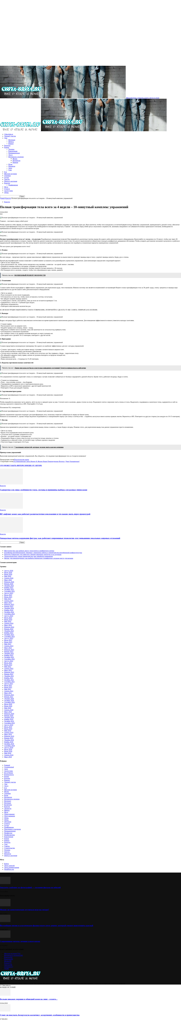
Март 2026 (8, 580)
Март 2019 (8, 734)
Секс (10, 170)
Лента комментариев (11, 867)
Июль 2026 (8, 572)
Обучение (7, 822)
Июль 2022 (8, 663)
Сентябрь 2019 (9, 723)
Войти (6, 864)
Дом (5, 138)
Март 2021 (8, 693)
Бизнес (6, 776)
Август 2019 (8, 725)
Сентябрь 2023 (9, 636)
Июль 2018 (8, 749)
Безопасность (9, 775)
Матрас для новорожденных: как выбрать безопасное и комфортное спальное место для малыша (38, 558)
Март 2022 (8, 670)
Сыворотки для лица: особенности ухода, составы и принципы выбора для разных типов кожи (43, 490)
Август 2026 (8, 570)
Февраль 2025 (9, 604)
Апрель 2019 (8, 732)
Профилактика (9, 835)
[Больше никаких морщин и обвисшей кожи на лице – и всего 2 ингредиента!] (5, 995)
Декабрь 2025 (9, 586)
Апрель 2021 (8, 691)
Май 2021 (7, 689)
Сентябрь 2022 (9, 659)
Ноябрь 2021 (8, 678)
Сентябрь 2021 (9, 682)
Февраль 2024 (9, 627)
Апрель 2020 (8, 710)
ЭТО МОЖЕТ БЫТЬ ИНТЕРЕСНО (14, 465)
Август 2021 (8, 683)
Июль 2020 (8, 704)
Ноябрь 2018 (8, 742)
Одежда (7, 189)
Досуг (10, 155)
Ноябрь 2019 (8, 719)
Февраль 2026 (9, 582)
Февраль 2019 (9, 736)
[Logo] (20, 131)
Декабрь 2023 (9, 631)
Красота (7, 183)
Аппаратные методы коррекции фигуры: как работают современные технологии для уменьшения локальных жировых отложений (60, 538)
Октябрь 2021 (9, 680)
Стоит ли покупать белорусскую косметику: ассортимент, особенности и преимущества (40, 1015)
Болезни (7, 778)
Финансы (11, 166)
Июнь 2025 (8, 597)
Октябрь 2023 (9, 634)
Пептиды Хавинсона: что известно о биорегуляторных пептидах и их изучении (32, 554)
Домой (2, 198)
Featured (7, 765)
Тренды (7, 179)
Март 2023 (8, 648)
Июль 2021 (8, 685)
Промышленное (14, 153)
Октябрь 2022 (9, 657)
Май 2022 (7, 666)
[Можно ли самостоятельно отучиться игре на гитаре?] (5, 906)
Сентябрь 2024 (9, 614)
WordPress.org (9, 869)
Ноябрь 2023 (8, 633)
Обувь (6, 192)
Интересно (16, 160)
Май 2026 (7, 576)
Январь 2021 (8, 697)
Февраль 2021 (9, 695)
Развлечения (12, 151)
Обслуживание (9, 816)
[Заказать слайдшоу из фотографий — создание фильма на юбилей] (5, 883)
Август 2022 (8, 661)
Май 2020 (7, 708)
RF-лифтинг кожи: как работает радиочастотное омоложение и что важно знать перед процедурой (45, 514)
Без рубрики (8, 773)
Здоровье (7, 176)
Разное (6, 147)
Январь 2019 (8, 738)
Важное (15, 162)
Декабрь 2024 (9, 608)
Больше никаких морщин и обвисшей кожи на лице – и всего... (29, 999)
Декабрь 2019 (9, 717)
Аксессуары (8, 191)
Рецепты (7, 145)
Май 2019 (7, 730)
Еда (5, 172)
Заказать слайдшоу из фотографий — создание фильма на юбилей (30, 887)
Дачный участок (10, 136)
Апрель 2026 (8, 578)
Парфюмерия (13, 185)
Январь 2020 (8, 715)
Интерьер (11, 140)
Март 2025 (8, 602)
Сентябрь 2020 (9, 702)
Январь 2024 (8, 629)
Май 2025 (7, 599)
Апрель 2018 (8, 755)
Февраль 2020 (9, 714)
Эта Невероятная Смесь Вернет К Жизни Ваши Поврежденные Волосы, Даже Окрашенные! (46, 461)
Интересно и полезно (16, 157)
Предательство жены (21, 459)
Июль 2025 (8, 595)
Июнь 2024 (8, 619)
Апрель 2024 (8, 623)
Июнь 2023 (8, 642)
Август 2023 (8, 638)
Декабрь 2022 (9, 653)
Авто (10, 168)
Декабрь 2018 (9, 740)
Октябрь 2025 (9, 589)
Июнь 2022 (8, 665)
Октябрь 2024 (9, 612)
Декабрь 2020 (9, 698)
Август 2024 (8, 616)
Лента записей (9, 865)
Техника (11, 149)
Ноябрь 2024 (8, 610)
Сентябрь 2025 (9, 591)
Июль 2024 (8, 618)
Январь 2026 (8, 584)
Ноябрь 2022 (8, 655)
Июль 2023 (8, 640)
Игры (10, 164)
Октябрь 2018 (9, 744)
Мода (6, 187)
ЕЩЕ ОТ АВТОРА (35, 465)
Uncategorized (9, 767)
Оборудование (9, 814)
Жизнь (15, 159)
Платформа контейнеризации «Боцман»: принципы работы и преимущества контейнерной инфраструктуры (43, 553)
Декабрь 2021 (9, 676)
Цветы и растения (10, 181)
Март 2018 (8, 757)
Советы (7, 846)
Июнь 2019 (8, 729)
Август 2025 (8, 593)
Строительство (9, 848)
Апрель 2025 (8, 601)
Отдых (6, 177)
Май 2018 (7, 753)
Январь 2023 (8, 651)
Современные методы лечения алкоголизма (20, 941)
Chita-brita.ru (8, 134)
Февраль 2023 (9, 650)
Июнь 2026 (8, 574)
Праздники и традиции (12, 829)
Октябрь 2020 (9, 700)
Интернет (7, 801)
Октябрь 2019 (9, 721)
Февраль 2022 (9, 672)
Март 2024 (8, 625)
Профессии (8, 833)
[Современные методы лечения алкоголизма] (5, 937)
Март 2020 (8, 712)
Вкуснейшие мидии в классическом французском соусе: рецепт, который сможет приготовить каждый (46, 925)
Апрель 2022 (8, 668)
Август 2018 (8, 747)
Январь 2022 (8, 674)
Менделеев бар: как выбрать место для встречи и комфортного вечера (29, 551)
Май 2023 (7, 644)
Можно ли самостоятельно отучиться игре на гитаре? (24, 910)
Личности (7, 808)
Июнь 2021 (8, 687)
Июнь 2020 (8, 706)
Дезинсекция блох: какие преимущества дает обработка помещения (28, 556)
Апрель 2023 (8, 646)
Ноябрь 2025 (8, 587)
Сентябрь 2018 (9, 746)
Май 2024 (7, 621)
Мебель (11, 142)
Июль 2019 (8, 727)
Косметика (8, 805)
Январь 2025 (8, 606)
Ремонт (11, 144)
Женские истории (10, 174)
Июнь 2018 (8, 751)
